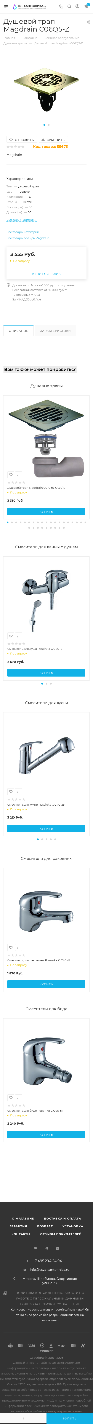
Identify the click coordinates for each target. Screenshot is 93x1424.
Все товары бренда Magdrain (27, 238)
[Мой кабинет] (77, 7)
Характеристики (55, 330)
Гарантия (18, 1226)
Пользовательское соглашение (50, 1304)
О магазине (23, 1218)
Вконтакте (35, 1248)
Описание (18, 330)
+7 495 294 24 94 (47, 1261)
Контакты (20, 1234)
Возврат (45, 1226)
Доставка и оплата (62, 1218)
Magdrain (14, 155)
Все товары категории (22, 232)
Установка (73, 1226)
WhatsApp (57, 1248)
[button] (44, 124)
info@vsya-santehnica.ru (49, 1270)
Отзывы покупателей (61, 1234)
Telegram (46, 1248)
